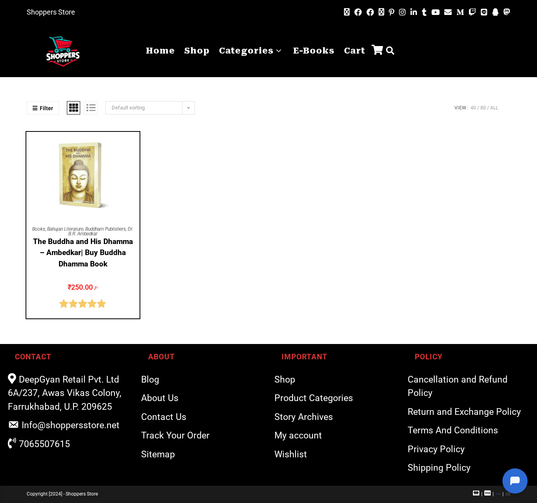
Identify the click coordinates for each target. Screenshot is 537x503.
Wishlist (290, 454)
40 (473, 108)
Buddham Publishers (105, 229)
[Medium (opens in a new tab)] (460, 12)
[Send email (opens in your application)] (448, 12)
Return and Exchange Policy (464, 412)
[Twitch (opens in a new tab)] (472, 12)
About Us (159, 398)
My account (298, 435)
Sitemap (158, 454)
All (494, 108)
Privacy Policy (436, 449)
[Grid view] (73, 108)
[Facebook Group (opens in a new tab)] (370, 12)
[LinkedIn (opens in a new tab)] (413, 12)
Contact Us (163, 417)
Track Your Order (175, 435)
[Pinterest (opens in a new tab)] (391, 12)
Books (38, 229)
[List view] (90, 108)
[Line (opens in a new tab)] (484, 12)
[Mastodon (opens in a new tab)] (505, 12)
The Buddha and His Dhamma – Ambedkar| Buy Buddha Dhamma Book (83, 252)
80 (483, 108)
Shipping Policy (439, 467)
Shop (284, 379)
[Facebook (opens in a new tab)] (358, 12)
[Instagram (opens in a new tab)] (402, 12)
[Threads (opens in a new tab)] (381, 12)
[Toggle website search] (390, 51)
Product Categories (313, 398)
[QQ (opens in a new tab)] (495, 12)
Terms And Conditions (453, 430)
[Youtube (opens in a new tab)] (435, 12)
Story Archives (303, 417)
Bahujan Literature (65, 229)
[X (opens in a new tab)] (347, 12)
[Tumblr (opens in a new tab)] (424, 12)
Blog (150, 379)
